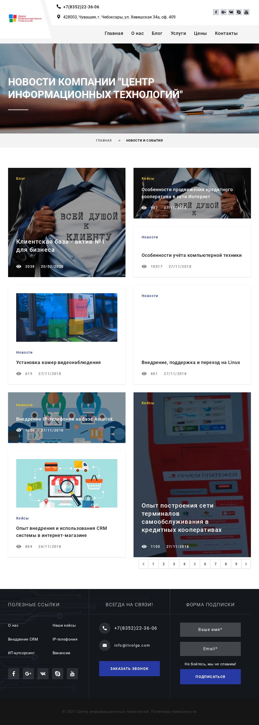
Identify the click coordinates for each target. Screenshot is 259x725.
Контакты (226, 33)
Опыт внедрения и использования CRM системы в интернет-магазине (61, 532)
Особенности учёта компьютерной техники (192, 255)
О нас (137, 33)
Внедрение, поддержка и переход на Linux (191, 362)
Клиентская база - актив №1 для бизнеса (60, 245)
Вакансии (62, 653)
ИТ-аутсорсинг (21, 653)
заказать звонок (129, 669)
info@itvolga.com (132, 645)
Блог (157, 33)
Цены (200, 33)
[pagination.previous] (143, 564)
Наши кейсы (64, 625)
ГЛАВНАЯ (104, 140)
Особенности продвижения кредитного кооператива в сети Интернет (187, 193)
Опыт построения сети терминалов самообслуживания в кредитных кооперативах (182, 517)
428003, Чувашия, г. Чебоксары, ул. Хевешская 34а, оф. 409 (119, 17)
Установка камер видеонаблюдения (58, 362)
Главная (114, 33)
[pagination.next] (246, 564)
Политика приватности (174, 711)
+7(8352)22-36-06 (81, 7)
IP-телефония (65, 639)
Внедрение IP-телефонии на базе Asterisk (64, 419)
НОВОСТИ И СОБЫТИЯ (144, 140)
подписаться (210, 677)
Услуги (178, 33)
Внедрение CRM (23, 639)
